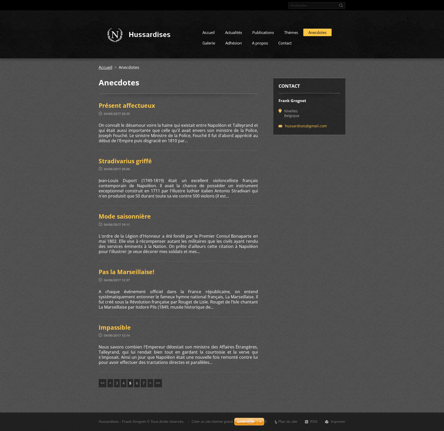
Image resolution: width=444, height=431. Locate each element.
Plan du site (287, 421)
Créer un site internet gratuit (212, 422)
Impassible (115, 327)
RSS (313, 421)
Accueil (208, 32)
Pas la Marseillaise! (126, 272)
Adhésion (233, 43)
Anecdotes (317, 32)
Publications (263, 32)
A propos (260, 43)
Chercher (341, 5)
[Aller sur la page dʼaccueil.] (142, 35)
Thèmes (291, 32)
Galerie (208, 43)
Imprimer (338, 421)
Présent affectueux (127, 105)
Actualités (233, 32)
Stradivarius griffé (125, 161)
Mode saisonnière (125, 216)
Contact (285, 43)
